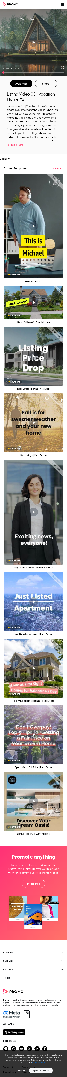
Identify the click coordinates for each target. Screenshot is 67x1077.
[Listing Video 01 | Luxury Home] (33, 801)
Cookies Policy (39, 1062)
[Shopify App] (33, 1032)
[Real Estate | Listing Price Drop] (33, 356)
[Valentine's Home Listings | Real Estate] (33, 668)
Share (46, 83)
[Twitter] (29, 1049)
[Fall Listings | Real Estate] (33, 422)
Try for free (33, 883)
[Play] (34, 42)
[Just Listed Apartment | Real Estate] (33, 601)
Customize (21, 83)
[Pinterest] (44, 1049)
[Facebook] (11, 1014)
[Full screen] (62, 67)
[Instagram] (27, 1014)
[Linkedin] (37, 1049)
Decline (21, 1070)
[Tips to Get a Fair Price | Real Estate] (33, 734)
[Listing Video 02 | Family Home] (33, 302)
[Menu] (62, 4)
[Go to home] (11, 4)
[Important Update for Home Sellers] (33, 512)
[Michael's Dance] (33, 226)
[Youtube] (21, 1049)
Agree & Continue (41, 1070)
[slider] (3, 72)
